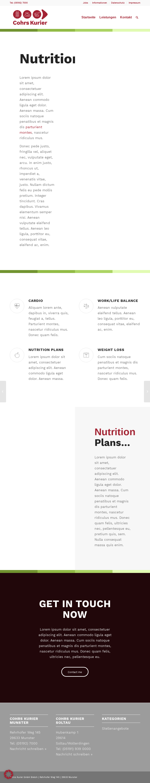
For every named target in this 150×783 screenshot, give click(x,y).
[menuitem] (85, 3)
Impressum (134, 3)
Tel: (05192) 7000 (19, 3)
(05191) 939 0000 (76, 749)
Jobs (85, 3)
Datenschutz (118, 3)
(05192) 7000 (27, 743)
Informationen (99, 3)
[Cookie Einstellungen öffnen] (8, 778)
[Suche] (137, 17)
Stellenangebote (115, 728)
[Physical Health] (3, 391)
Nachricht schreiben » (28, 749)
